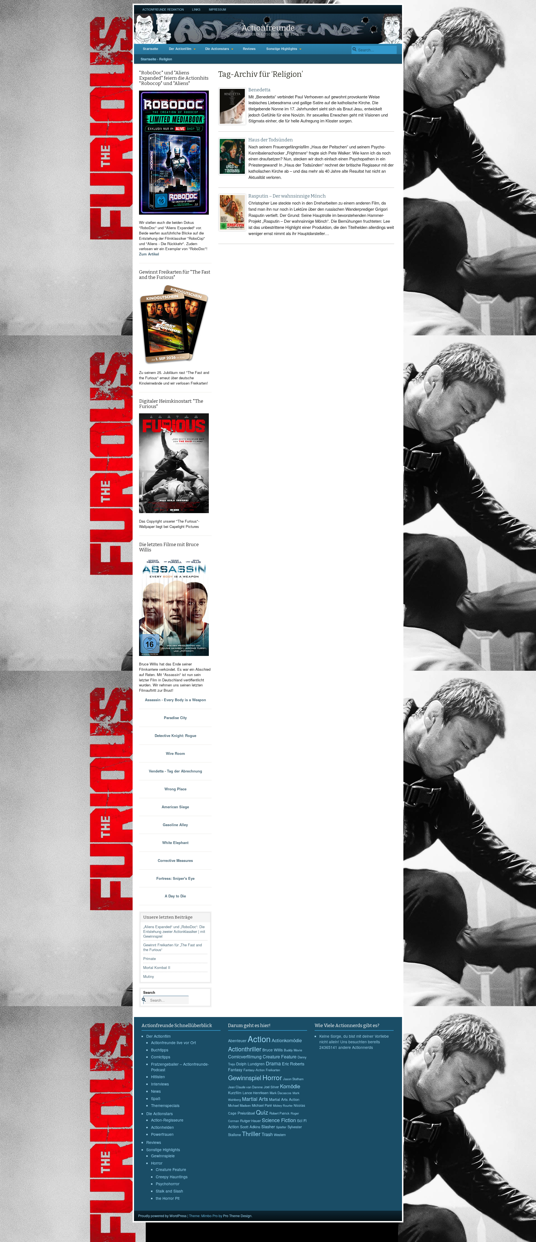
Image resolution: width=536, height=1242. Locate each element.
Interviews (160, 1084)
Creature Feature (171, 1169)
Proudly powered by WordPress (162, 1215)
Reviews (249, 48)
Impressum (217, 9)
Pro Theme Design (237, 1215)
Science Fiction (279, 1120)
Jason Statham (293, 1079)
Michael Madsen (239, 1105)
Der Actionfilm (180, 48)
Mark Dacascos (280, 1093)
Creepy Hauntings (172, 1176)
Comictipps (160, 1057)
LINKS (196, 9)
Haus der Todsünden (270, 140)
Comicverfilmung (245, 1056)
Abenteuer (237, 1040)
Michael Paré (262, 1105)
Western (280, 1134)
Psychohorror (168, 1183)
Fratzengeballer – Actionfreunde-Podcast (180, 1066)
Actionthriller (244, 1048)
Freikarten (273, 1070)
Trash (267, 1134)
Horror (156, 1163)
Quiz (262, 1112)
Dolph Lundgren (250, 1063)
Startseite (150, 48)
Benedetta (259, 90)
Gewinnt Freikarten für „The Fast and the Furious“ (172, 947)
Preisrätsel (246, 1113)
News (156, 1091)
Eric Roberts (293, 1063)
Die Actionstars (217, 48)
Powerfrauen (162, 1134)
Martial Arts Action (284, 1099)
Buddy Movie (293, 1050)
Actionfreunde (268, 27)
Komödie (290, 1086)
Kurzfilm (234, 1092)
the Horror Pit (168, 1198)
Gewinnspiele (163, 1155)
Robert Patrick (279, 1113)
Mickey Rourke (283, 1105)
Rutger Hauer (250, 1120)
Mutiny (148, 976)
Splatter (281, 1127)
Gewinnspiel (244, 1077)
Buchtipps (159, 1050)
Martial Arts (255, 1098)
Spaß (155, 1098)
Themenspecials (165, 1105)
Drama (273, 1063)
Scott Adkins (250, 1126)
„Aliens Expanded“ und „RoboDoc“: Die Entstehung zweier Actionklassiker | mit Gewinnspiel (174, 931)
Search (149, 992)
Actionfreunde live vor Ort (173, 1042)
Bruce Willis (272, 1050)
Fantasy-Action (254, 1070)
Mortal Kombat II (156, 967)
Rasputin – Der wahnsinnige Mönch (287, 196)
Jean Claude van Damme (245, 1087)
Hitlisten (158, 1076)
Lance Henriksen (256, 1092)
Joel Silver (271, 1087)
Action (259, 1038)
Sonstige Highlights (281, 48)
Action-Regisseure (167, 1120)
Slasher (268, 1126)
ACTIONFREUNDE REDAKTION (163, 9)
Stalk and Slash (169, 1191)
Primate (149, 958)
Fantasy (235, 1069)
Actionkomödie (287, 1040)
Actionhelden (162, 1127)
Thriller (251, 1133)
